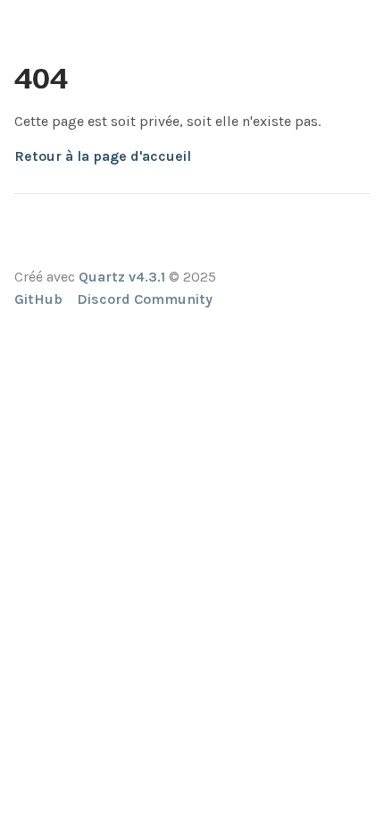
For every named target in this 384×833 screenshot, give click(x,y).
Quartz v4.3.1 (122, 276)
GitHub (38, 298)
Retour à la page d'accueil (102, 155)
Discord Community (145, 298)
